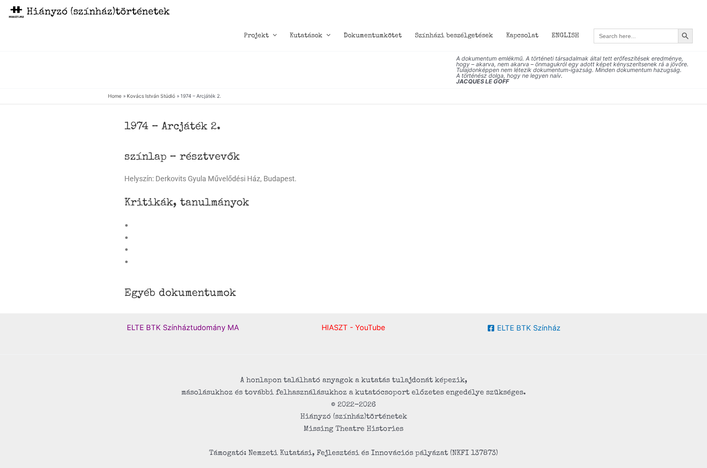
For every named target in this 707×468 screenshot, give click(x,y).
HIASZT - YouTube (353, 327)
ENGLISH (565, 36)
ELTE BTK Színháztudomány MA (183, 327)
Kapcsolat (522, 36)
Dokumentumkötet (373, 36)
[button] (273, 36)
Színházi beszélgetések (454, 36)
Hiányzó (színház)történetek (98, 12)
